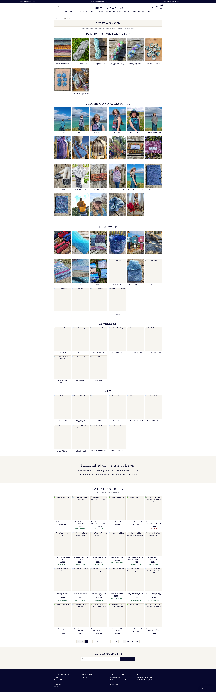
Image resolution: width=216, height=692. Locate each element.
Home (66, 12)
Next (136, 641)
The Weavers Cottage (87, 682)
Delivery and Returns (59, 680)
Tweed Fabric (75, 12)
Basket (56, 686)
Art (143, 12)
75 (128, 641)
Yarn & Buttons (123, 12)
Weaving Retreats (86, 680)
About (149, 12)
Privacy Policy (57, 684)
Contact (56, 677)
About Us (84, 677)
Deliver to (151, 5)
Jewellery (136, 12)
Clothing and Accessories (93, 12)
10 (120, 641)
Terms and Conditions (60, 682)
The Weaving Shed (108, 7)
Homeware (110, 12)
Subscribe (127, 659)
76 (132, 641)
